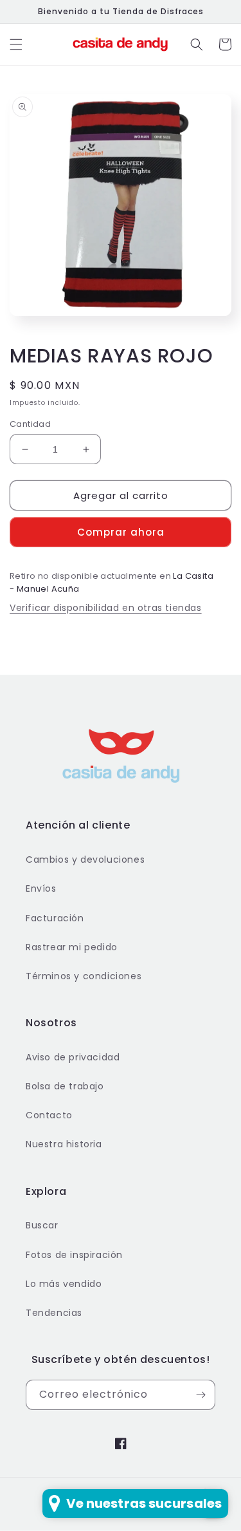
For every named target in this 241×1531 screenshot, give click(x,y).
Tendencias (54, 1312)
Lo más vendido (64, 1283)
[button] (16, 44)
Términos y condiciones (83, 976)
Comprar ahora (121, 532)
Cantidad (30, 424)
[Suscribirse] (200, 1395)
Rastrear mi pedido (72, 947)
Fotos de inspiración (74, 1254)
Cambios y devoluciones (85, 859)
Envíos (41, 888)
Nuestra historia (64, 1144)
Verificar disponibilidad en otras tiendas (106, 607)
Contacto (49, 1115)
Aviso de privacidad (73, 1057)
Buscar (42, 1225)
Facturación (55, 918)
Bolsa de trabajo (65, 1086)
